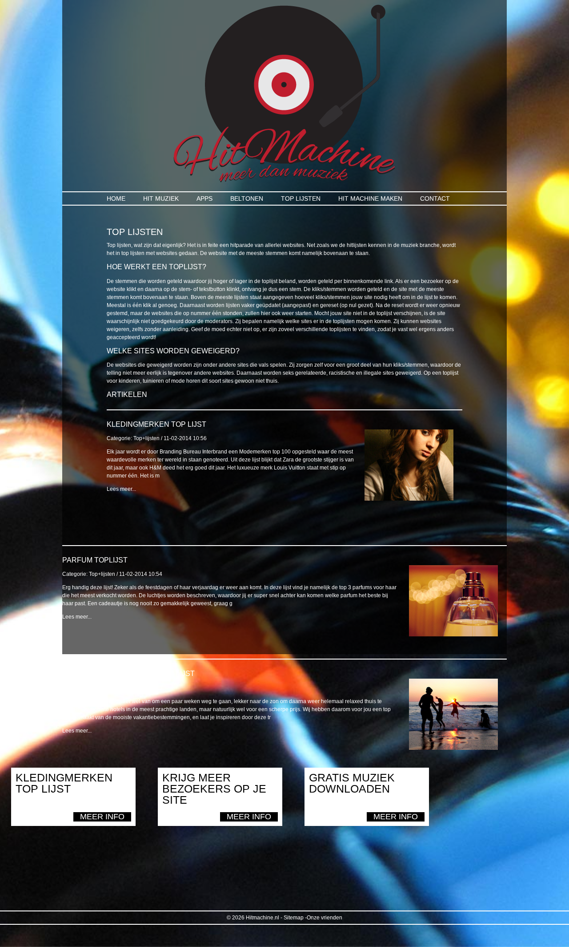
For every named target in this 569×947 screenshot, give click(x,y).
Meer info (102, 816)
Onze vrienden (324, 918)
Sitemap (294, 918)
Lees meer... (121, 489)
